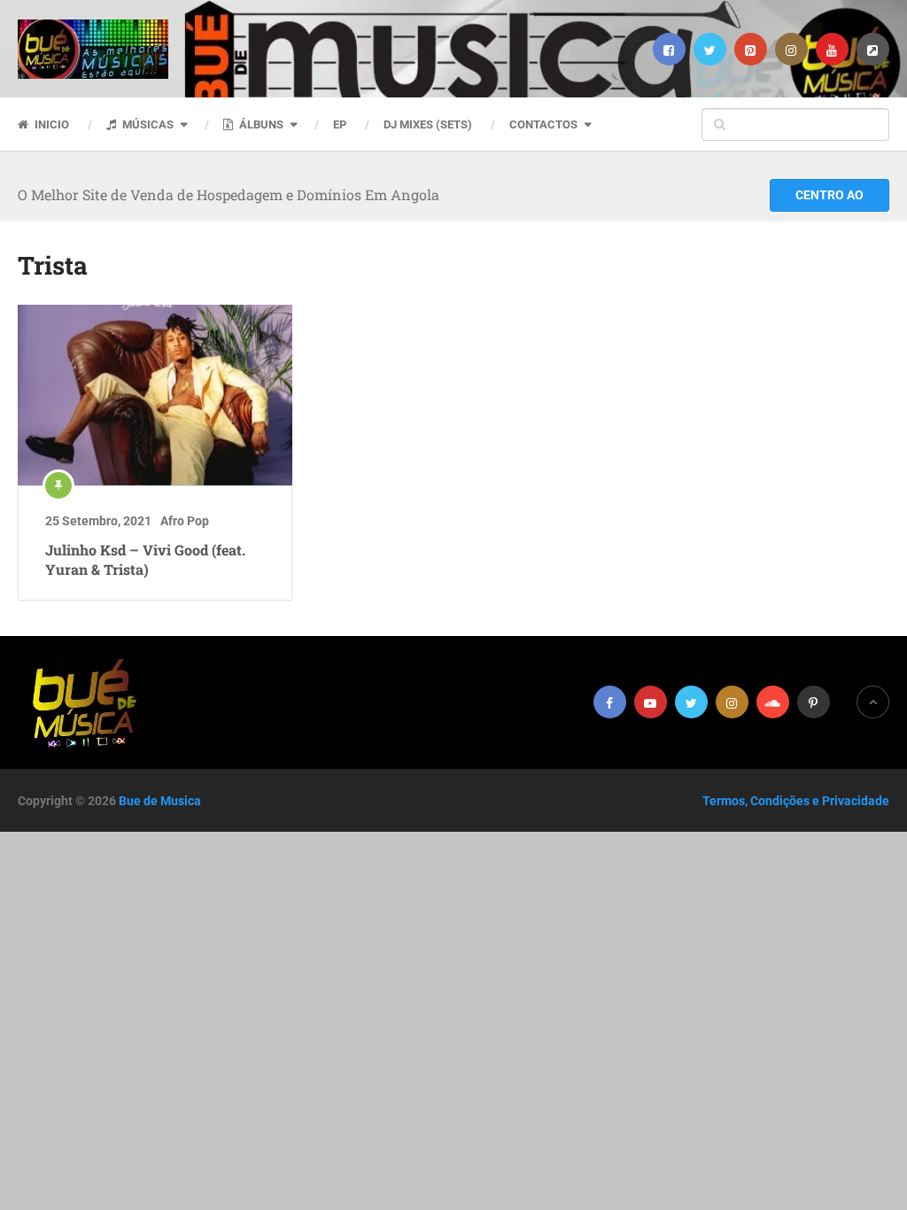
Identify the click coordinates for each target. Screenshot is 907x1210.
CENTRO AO (829, 195)
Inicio (50, 124)
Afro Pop (184, 521)
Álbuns (259, 124)
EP (339, 124)
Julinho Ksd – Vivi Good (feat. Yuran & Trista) (145, 559)
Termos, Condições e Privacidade (795, 801)
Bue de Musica (160, 801)
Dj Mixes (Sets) (428, 124)
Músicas (147, 124)
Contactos (543, 124)
